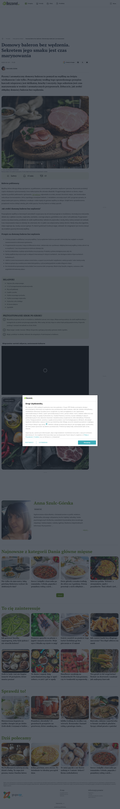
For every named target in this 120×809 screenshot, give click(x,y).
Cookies (36, 437)
